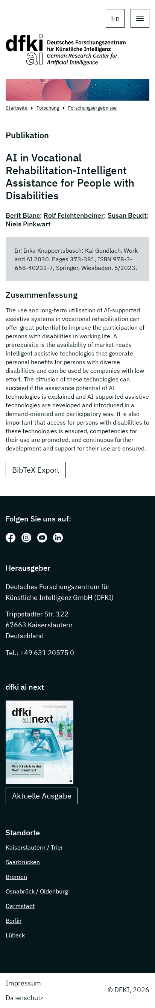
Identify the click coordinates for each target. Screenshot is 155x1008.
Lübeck (15, 935)
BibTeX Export (35, 470)
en (115, 18)
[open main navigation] (140, 18)
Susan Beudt (127, 215)
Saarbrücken (23, 862)
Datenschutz (24, 997)
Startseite (16, 108)
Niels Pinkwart (28, 224)
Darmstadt (20, 906)
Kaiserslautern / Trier (34, 847)
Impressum (23, 983)
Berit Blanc (23, 215)
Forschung (47, 108)
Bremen (16, 876)
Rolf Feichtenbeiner (74, 215)
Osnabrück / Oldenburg (37, 891)
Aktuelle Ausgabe (41, 796)
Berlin (13, 920)
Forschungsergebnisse (92, 108)
